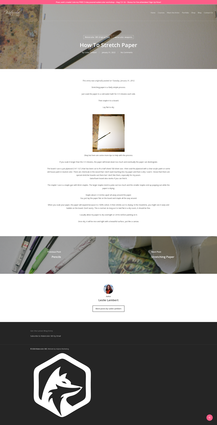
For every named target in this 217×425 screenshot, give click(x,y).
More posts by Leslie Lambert (108, 308)
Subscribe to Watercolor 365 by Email (45, 336)
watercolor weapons (123, 37)
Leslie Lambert (91, 52)
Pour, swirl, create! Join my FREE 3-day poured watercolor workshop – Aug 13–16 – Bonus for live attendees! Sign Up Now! (108, 2)
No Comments (127, 52)
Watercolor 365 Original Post (97, 37)
